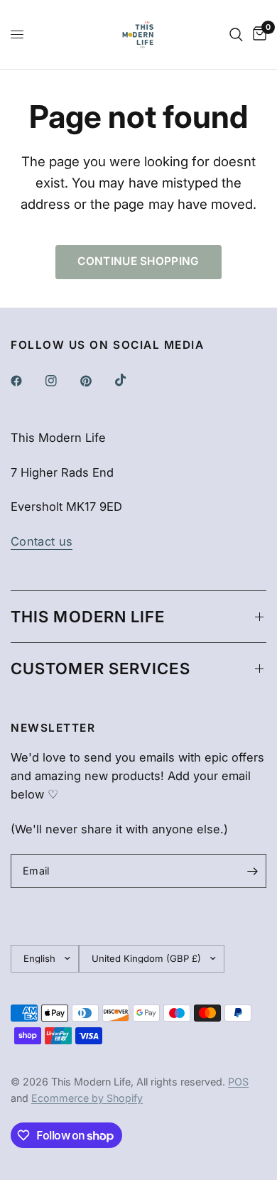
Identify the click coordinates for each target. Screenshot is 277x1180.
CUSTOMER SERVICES (100, 668)
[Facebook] (26, 380)
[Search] (236, 34)
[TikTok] (130, 380)
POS (238, 1082)
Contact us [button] (41, 541)
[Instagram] (61, 380)
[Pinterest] (96, 380)
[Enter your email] (252, 871)
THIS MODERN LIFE (88, 616)
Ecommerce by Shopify (87, 1098)
